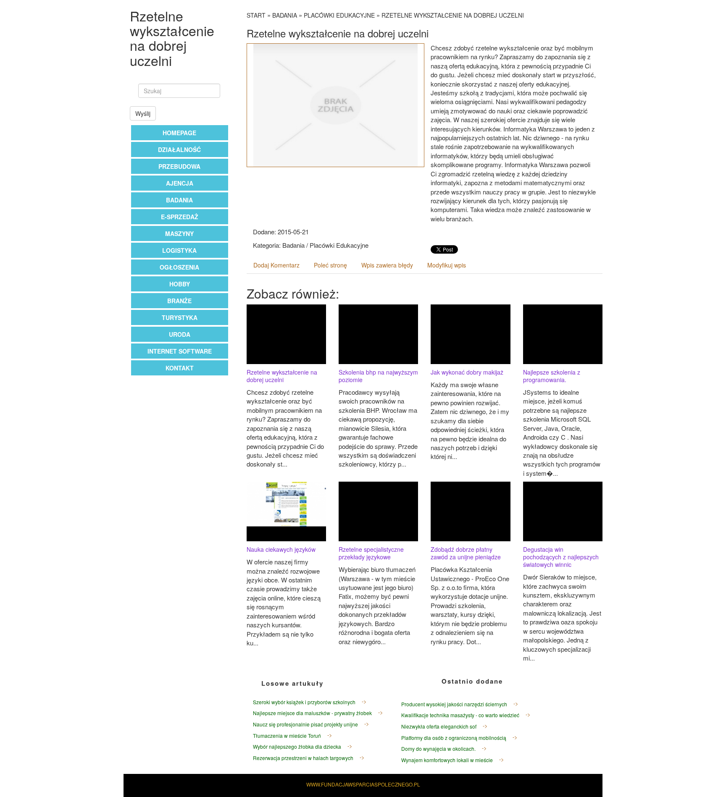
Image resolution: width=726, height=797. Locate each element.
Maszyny (179, 233)
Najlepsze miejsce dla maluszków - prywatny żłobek (312, 712)
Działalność (179, 149)
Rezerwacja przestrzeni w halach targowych (303, 757)
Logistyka (179, 250)
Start (256, 15)
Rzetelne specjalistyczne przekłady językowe (371, 553)
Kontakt (180, 368)
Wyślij (142, 113)
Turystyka (179, 317)
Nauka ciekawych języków (281, 549)
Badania (179, 200)
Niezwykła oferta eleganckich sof (438, 726)
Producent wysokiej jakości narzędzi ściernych (454, 704)
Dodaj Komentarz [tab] (276, 265)
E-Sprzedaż (179, 216)
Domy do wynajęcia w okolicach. (438, 748)
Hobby (179, 284)
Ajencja (179, 183)
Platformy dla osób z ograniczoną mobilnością (453, 737)
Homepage (179, 132)
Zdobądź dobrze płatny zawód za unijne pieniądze (466, 553)
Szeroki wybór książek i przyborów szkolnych (304, 701)
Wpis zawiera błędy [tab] (387, 265)
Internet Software (179, 351)
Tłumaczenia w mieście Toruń (287, 735)
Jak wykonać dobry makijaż (467, 372)
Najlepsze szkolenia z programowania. (551, 376)
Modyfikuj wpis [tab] (446, 265)
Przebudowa (179, 166)
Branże (179, 300)
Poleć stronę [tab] (330, 265)
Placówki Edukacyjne (339, 15)
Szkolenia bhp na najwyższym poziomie (378, 376)
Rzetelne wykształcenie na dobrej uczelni (452, 15)
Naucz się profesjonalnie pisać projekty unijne (305, 724)
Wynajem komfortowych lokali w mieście (447, 759)
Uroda (179, 334)
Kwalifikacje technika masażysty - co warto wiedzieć (460, 714)
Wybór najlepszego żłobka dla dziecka (297, 746)
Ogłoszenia (179, 267)
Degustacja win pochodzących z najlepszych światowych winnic (561, 557)
